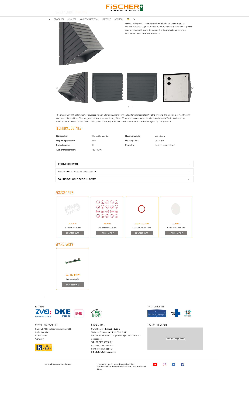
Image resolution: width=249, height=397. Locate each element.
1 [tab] (128, 106)
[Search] (134, 19)
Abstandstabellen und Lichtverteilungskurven (77, 171)
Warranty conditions (104, 366)
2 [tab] (132, 106)
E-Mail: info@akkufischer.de (103, 352)
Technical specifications (68, 164)
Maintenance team (89, 19)
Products (59, 19)
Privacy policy (101, 364)
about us (119, 19)
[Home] (49, 19)
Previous (57, 88)
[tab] (125, 164)
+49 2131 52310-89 (117, 332)
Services (72, 19)
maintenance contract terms (121, 366)
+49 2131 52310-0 (111, 329)
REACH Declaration (139, 366)
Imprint (110, 364)
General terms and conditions (124, 364)
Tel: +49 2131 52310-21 (102, 342)
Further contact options (102, 348)
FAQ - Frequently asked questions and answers (77, 179)
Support (106, 19)
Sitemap (99, 369)
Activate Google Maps (175, 339)
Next (192, 88)
